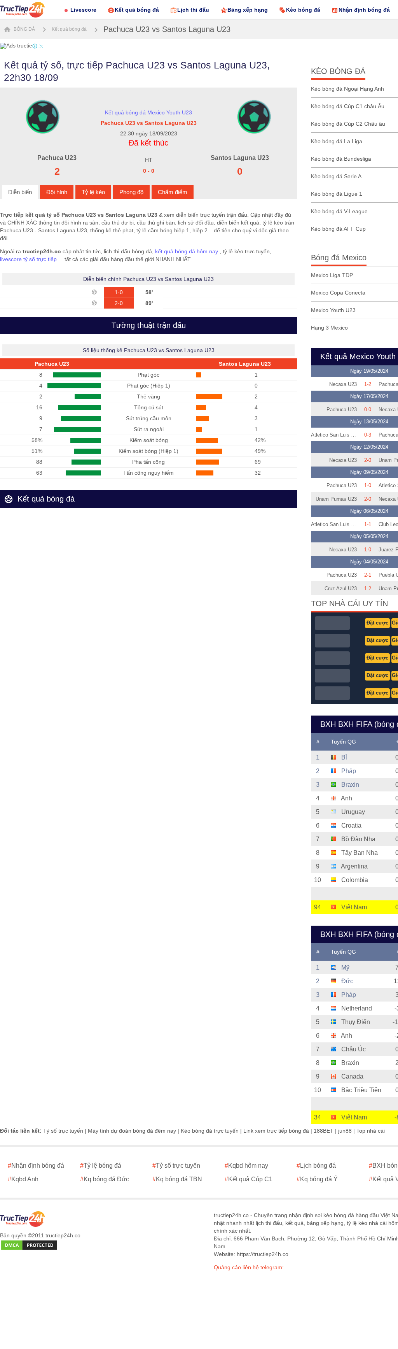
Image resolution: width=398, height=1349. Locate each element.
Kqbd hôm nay (246, 1165)
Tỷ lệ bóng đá (100, 1165)
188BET (323, 1130)
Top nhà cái (370, 1130)
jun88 (345, 1130)
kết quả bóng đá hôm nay (186, 251)
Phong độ (131, 192)
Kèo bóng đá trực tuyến (210, 1130)
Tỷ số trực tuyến (63, 1130)
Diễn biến (20, 192)
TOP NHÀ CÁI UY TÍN (349, 603)
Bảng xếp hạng (247, 10)
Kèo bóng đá (303, 10)
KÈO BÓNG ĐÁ (338, 71)
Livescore (83, 10)
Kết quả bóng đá (137, 10)
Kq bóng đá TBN (177, 1179)
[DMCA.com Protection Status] (29, 1245)
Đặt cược (377, 623)
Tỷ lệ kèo (93, 192)
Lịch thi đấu (193, 10)
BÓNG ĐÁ (23, 29)
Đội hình (56, 192)
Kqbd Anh (23, 1179)
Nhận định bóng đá (364, 10)
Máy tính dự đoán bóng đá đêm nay (132, 1130)
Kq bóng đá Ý (317, 1179)
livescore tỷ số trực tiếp (28, 259)
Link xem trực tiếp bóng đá (276, 1130)
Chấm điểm (172, 192)
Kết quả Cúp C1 (248, 1179)
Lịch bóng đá (316, 1165)
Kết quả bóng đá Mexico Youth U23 (148, 112)
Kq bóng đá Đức (104, 1179)
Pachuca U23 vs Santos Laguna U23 (166, 29)
